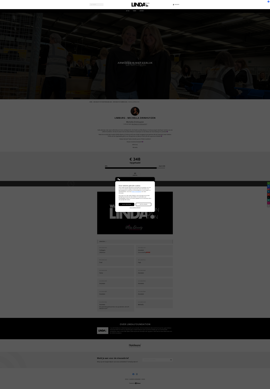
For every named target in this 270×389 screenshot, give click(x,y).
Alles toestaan (126, 204)
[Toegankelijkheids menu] (268, 1)
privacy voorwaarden (136, 191)
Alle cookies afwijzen (135, 207)
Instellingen (143, 204)
